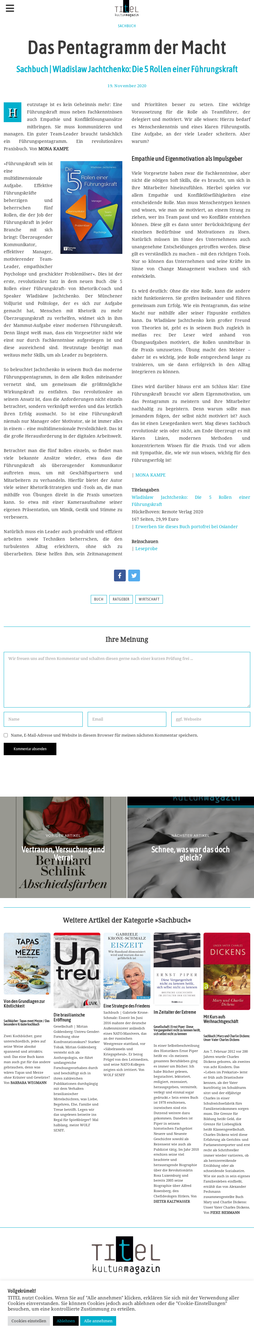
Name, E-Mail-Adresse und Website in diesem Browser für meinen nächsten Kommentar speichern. (104, 735)
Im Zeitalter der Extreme (175, 1012)
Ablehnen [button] (66, 1321)
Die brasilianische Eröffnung (69, 1017)
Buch (98, 599)
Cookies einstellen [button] (28, 1321)
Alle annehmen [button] (98, 1321)
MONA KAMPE (150, 475)
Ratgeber (121, 599)
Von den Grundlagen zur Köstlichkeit (24, 1003)
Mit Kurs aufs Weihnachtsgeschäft (221, 1019)
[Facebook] (120, 575)
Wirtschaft (149, 599)
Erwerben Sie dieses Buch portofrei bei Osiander (186, 526)
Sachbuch (127, 26)
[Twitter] (134, 575)
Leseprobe (146, 548)
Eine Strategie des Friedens (126, 1005)
